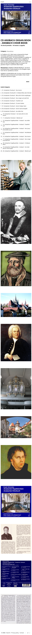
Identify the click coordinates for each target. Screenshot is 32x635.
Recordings (10, 51)
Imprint (8, 633)
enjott (2, 2)
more (27, 81)
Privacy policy (15, 633)
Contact (22, 633)
